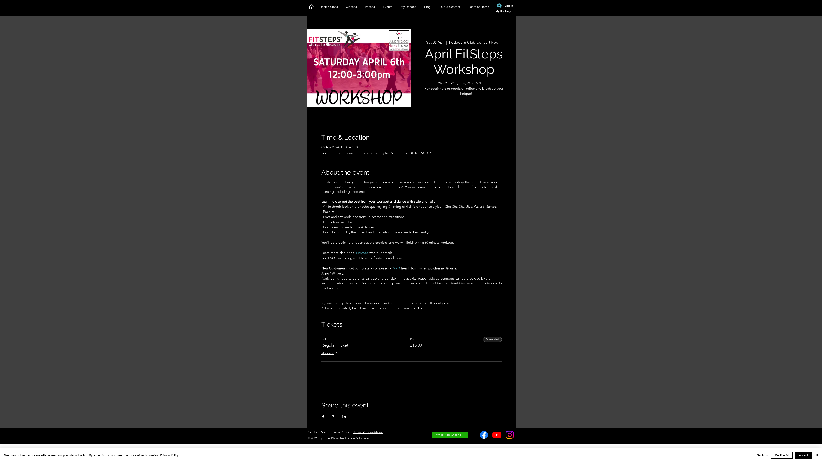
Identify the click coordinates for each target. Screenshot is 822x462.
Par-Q (396, 268)
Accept (803, 455)
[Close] (816, 455)
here (407, 258)
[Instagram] (509, 434)
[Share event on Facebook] (323, 416)
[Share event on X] (334, 416)
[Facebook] (484, 434)
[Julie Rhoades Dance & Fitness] (496, 434)
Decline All (782, 455)
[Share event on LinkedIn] (344, 416)
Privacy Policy (169, 455)
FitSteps (362, 253)
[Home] (311, 7)
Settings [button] (762, 455)
